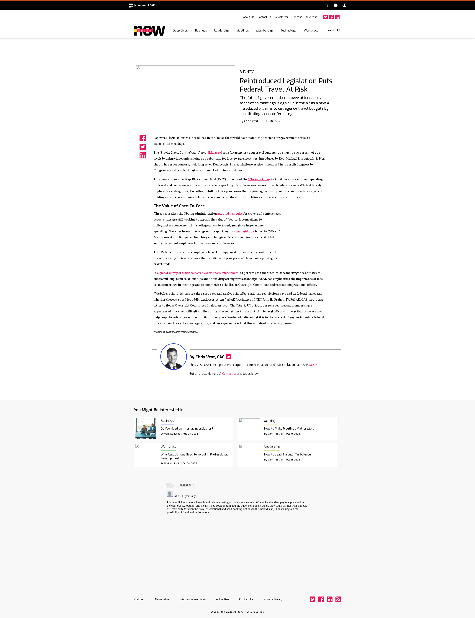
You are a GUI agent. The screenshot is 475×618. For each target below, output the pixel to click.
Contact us (229, 374)
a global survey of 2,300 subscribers (197, 273)
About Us (248, 17)
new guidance (244, 231)
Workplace (311, 30)
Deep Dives (180, 30)
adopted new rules (230, 214)
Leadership (221, 30)
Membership (264, 30)
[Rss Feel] (338, 599)
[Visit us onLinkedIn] (337, 17)
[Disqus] (237, 536)
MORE (313, 365)
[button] (142, 5)
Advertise (311, 17)
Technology (288, 30)
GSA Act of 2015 (259, 179)
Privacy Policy (273, 599)
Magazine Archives (193, 599)
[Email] (228, 356)
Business (201, 30)
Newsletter (281, 17)
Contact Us (264, 17)
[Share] (143, 138)
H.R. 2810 (214, 153)
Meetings (242, 30)
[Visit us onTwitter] (325, 17)
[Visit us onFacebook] (331, 17)
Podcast (297, 17)
